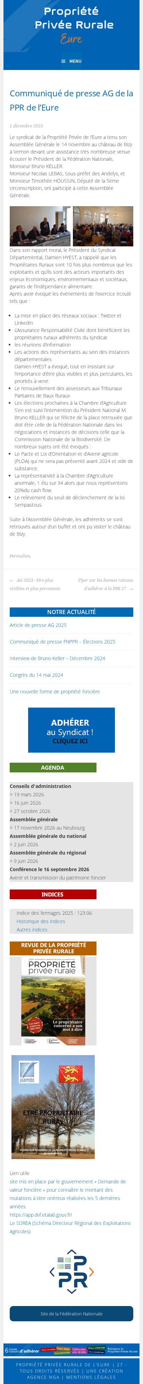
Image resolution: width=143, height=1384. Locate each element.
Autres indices (32, 929)
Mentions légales (90, 1377)
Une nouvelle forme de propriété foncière (55, 691)
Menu (75, 61)
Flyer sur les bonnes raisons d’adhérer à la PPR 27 (105, 584)
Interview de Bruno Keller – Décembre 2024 (57, 658)
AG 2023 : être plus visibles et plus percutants (35, 584)
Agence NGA (43, 1377)
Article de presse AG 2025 (38, 625)
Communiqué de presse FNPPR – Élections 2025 (62, 641)
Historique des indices (41, 921)
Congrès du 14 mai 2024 (36, 675)
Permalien (20, 556)
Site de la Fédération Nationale (71, 1314)
